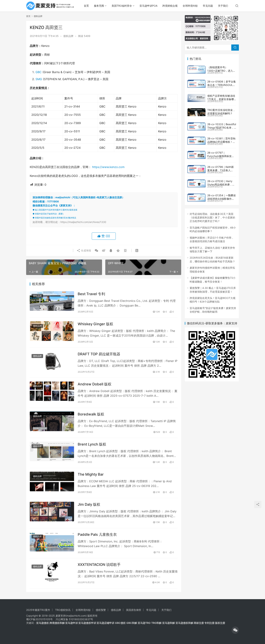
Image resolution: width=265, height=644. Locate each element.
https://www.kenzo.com (108, 167)
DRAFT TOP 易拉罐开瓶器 (99, 354)
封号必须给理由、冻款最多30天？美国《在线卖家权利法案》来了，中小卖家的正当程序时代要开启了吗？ (212, 217)
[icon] (235, 630)
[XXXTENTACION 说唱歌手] (52, 572)
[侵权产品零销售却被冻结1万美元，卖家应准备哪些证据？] (196, 98)
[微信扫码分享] (96, 250)
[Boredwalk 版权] (52, 421)
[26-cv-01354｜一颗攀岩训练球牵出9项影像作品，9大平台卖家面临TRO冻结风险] (196, 198)
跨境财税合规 (170, 5)
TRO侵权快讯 (62, 609)
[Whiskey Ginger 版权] (52, 331)
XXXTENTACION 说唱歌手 (99, 564)
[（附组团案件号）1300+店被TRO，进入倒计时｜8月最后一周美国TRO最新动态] (196, 69)
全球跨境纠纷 (190, 5)
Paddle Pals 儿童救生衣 (97, 534)
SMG (39, 79)
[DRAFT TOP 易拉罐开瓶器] (52, 361)
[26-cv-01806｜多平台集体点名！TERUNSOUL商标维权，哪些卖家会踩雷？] (196, 84)
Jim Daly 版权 (89, 504)
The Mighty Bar (91, 474)
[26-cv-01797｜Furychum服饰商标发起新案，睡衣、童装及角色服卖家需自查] (196, 155)
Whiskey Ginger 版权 (95, 324)
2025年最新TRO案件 (38, 609)
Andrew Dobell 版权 (94, 384)
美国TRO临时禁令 (122, 5)
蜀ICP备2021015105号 (39, 619)
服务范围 (99, 5)
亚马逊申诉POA (148, 5)
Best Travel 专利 (91, 294)
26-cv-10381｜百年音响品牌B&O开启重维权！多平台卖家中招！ (221, 142)
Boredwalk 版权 (91, 414)
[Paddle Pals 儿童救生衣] (52, 541)
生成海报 (85, 250)
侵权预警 (101, 609)
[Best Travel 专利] (52, 301)
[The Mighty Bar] (52, 481)
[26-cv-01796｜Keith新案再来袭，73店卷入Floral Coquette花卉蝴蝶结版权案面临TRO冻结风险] (196, 169)
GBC (39, 72)
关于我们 (223, 5)
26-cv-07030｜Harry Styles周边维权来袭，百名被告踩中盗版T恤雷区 (221, 185)
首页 (86, 5)
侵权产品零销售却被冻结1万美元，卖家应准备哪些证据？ (221, 99)
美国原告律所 (133, 609)
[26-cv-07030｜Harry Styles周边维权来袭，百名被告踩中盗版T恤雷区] (196, 183)
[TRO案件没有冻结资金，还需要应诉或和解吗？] (196, 112)
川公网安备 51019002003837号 (74, 619)
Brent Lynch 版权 (92, 444)
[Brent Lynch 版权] (52, 451)
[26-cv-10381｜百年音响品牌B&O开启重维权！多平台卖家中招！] (196, 141)
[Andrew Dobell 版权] (52, 391)
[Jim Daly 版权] (52, 511)
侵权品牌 (68, 35)
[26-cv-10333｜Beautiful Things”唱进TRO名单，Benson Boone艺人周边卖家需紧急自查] (196, 126)
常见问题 (208, 5)
